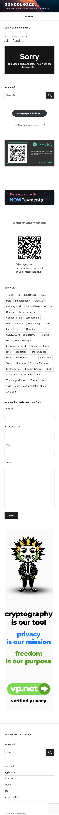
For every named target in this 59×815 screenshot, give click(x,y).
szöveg (8, 784)
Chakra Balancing (27, 312)
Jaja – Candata (14, 40)
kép (6, 791)
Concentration (14, 317)
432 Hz (10, 295)
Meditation (20, 351)
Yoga (8, 386)
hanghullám (11, 766)
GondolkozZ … (22, 4)
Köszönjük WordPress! (15, 813)
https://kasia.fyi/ (33, 271)
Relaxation (21, 357)
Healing (45, 335)
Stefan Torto (13, 369)
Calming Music (14, 306)
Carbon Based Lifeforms (39, 306)
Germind (31, 329)
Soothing (21, 363)
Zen (17, 386)
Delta (47, 323)
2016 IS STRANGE (27, 295)
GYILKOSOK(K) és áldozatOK (21, 335)
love (8, 351)
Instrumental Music (16, 346)
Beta (8, 300)
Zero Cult (11, 391)
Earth (9, 329)
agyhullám (10, 772)
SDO (33, 357)
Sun (39, 374)
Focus (19, 329)
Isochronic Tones (40, 346)
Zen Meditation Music (34, 386)
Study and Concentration (19, 374)
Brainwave (40, 300)
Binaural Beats (23, 300)
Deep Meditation (15, 323)
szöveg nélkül (12, 797)
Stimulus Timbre (33, 369)
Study (49, 369)
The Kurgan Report (16, 380)
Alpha (44, 295)
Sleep (9, 363)
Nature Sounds (38, 351)
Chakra (10, 312)
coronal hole (32, 317)
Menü (31, 16)
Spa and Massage (39, 363)
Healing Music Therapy (18, 340)
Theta (33, 380)
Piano (9, 357)
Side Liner (45, 357)
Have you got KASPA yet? (29, 113)
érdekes (9, 778)
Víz (42, 380)
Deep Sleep (34, 323)
